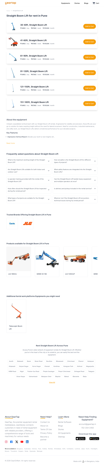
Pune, (40, 448)
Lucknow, (77, 448)
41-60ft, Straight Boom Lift (33, 40)
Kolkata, (44, 448)
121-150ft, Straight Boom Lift (34, 87)
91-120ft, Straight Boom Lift (34, 71)
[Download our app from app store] (80, 438)
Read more (10, 143)
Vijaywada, (32, 451)
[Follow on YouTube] (21, 441)
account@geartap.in (87, 424)
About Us (44, 426)
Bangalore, (20, 448)
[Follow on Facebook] (11, 441)
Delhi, (64, 448)
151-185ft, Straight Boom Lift (34, 102)
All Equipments (64, 433)
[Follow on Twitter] (16, 441)
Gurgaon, (21, 451)
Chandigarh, (94, 448)
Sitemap (61, 437)
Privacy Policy (46, 433)
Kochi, (88, 448)
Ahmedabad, (58, 448)
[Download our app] (94, 438)
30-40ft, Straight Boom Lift (33, 25)
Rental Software (64, 422)
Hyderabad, (27, 448)
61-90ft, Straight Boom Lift (33, 56)
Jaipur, (83, 448)
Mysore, (7, 451)
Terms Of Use (46, 429)
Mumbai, (50, 448)
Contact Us (45, 422)
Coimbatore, (70, 448)
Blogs (60, 426)
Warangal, (39, 451)
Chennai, (34, 448)
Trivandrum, (14, 451)
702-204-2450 (87, 428)
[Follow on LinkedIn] (27, 441)
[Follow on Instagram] (6, 441)
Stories (61, 429)
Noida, (27, 451)
